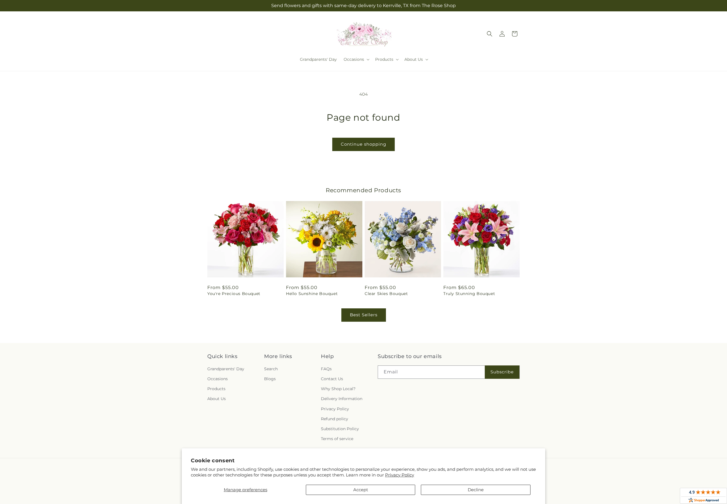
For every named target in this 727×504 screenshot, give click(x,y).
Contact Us (332, 378)
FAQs (326, 368)
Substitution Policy (340, 428)
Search (271, 368)
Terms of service (337, 438)
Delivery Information (341, 398)
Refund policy (334, 418)
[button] (356, 59)
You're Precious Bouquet (233, 293)
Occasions (217, 378)
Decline (476, 489)
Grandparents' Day (225, 368)
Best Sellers (363, 314)
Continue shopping (363, 144)
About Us (216, 398)
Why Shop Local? (338, 388)
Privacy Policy (399, 475)
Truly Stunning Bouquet (469, 293)
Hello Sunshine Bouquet (312, 293)
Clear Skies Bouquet (386, 293)
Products (216, 388)
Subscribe (502, 372)
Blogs (270, 378)
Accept (360, 489)
